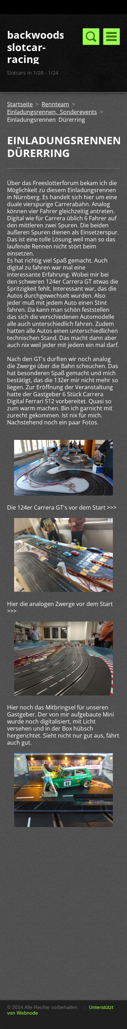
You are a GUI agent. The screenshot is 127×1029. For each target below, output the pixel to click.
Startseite (20, 104)
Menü (111, 36)
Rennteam (55, 104)
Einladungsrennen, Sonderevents (52, 112)
